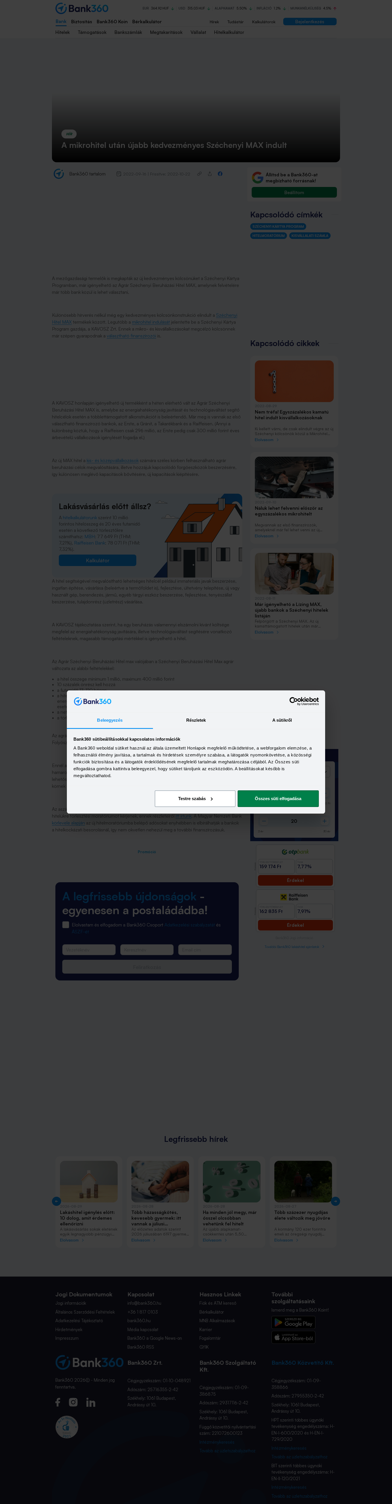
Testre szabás (192, 798)
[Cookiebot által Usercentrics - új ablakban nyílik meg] (294, 701)
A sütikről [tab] (282, 720)
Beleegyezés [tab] (110, 720)
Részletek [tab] (196, 720)
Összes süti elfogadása (278, 798)
